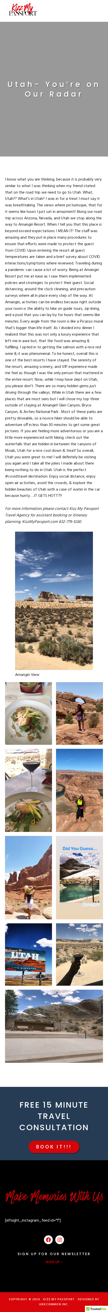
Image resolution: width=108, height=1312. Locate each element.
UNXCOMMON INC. (54, 1304)
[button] (54, 1147)
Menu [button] (96, 9)
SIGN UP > (54, 1261)
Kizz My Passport (23, 9)
